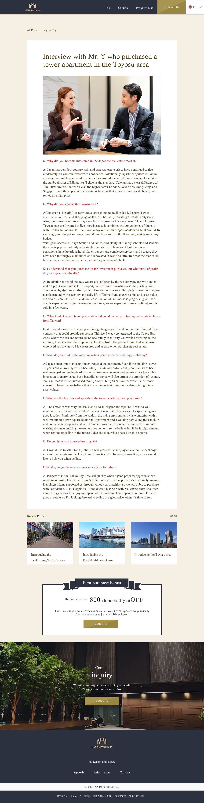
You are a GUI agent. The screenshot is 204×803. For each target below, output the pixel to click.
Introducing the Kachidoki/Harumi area (98, 557)
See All (173, 516)
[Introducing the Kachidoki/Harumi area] (102, 535)
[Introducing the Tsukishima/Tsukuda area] (50, 535)
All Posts (32, 30)
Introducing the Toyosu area (153, 554)
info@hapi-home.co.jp (102, 762)
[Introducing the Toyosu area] (154, 535)
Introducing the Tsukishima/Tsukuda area (48, 557)
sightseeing (50, 30)
